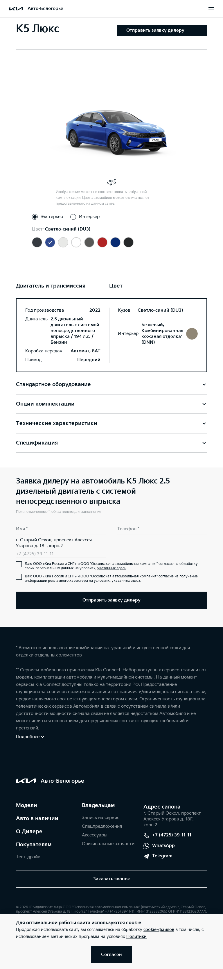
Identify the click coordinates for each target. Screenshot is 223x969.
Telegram (162, 856)
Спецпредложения (102, 826)
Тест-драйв (28, 857)
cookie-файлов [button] (158, 929)
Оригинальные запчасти (108, 844)
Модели (26, 805)
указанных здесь (111, 568)
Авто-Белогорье (45, 8)
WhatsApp (163, 845)
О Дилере (29, 832)
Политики (136, 936)
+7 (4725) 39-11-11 (35, 554)
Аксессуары (94, 835)
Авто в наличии (37, 818)
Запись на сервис (100, 817)
